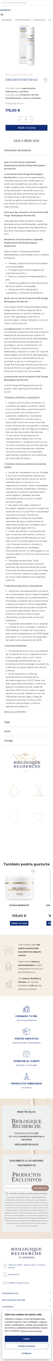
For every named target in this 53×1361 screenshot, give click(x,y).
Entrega (8, 740)
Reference (10, 712)
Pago (7, 722)
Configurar (26, 1353)
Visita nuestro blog (27, 1144)
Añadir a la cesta (26, 127)
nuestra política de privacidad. (28, 1226)
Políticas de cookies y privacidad (31, 1331)
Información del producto (17, 150)
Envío (7, 731)
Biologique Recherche (18, 74)
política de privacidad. (37, 1194)
